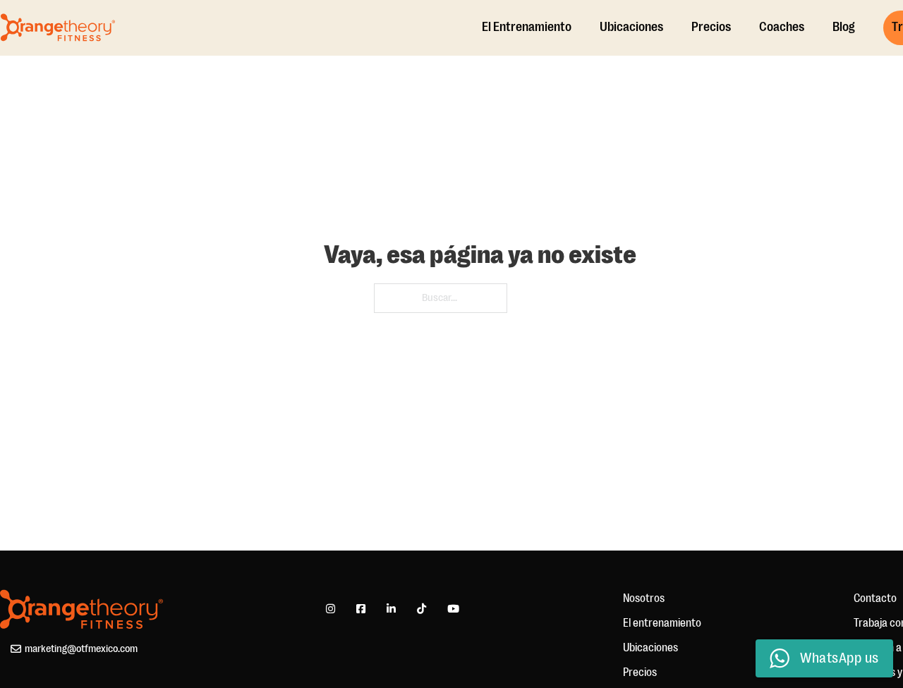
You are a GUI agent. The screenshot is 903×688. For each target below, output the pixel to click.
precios (711, 27)
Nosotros (644, 598)
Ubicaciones (650, 647)
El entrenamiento (662, 623)
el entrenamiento (526, 27)
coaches (781, 27)
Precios (640, 672)
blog (843, 27)
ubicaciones (631, 27)
